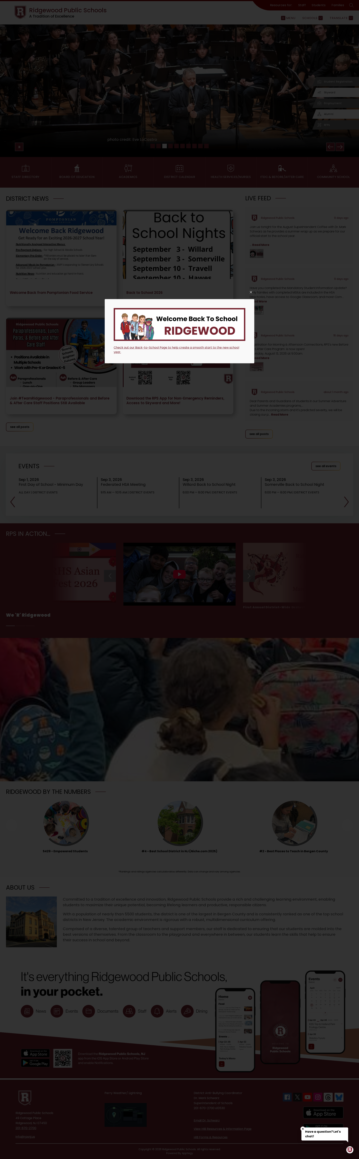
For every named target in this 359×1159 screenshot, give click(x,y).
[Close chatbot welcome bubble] (302, 1129)
